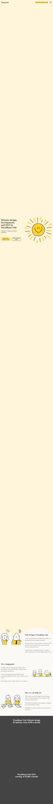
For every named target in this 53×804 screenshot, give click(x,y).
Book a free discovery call (42, 2)
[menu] (50, 2)
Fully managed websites (16, 239)
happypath (5, 2)
